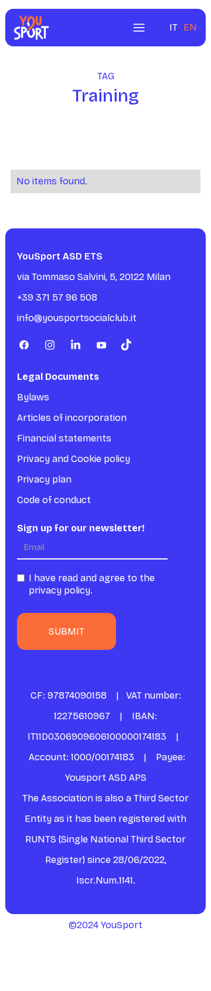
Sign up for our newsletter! (81, 528)
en (190, 27)
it (173, 27)
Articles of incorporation (72, 417)
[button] (139, 27)
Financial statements (64, 438)
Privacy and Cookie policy (73, 458)
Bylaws (33, 397)
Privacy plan (44, 479)
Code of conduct (54, 499)
